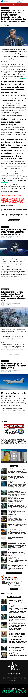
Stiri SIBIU (15, 694)
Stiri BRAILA (17, 695)
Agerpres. (22, 78)
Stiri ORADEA (9, 694)
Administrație (5, 679)
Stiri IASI (8, 693)
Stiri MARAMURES (19, 693)
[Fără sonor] (23, 462)
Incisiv (8, 25)
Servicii (15, 680)
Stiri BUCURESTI (10, 691)
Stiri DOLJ (21, 691)
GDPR (20, 680)
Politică (11, 679)
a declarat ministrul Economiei (15, 76)
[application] (14, 456)
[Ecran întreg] (25, 462)
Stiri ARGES (15, 690)
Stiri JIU (12, 693)
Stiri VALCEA (11, 695)
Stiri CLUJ (16, 691)
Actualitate (23, 677)
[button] (14, 456)
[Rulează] (3, 462)
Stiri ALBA (4, 690)
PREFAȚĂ (3, 677)
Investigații (11, 680)
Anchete (24, 679)
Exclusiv (20, 679)
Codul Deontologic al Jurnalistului (13, 677)
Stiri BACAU (21, 690)
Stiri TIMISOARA (22, 694)
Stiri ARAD (9, 690)
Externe (15, 679)
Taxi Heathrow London (6, 593)
